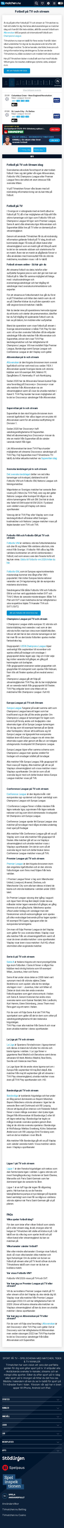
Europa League (14, 708)
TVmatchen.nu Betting (14, 1509)
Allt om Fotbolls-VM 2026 (17, 71)
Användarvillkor (10, 1503)
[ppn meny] (54, 3)
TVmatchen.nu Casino (14, 1515)
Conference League (16, 794)
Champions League (12, 36)
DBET (14, 101)
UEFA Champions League (33, 646)
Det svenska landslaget (19, 474)
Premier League (15, 863)
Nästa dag (38, 150)
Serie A (10, 962)
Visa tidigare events (32, 90)
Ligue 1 (10, 1168)
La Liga (10, 1044)
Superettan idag (49, 458)
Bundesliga (12, 1095)
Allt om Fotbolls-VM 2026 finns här (24, 613)
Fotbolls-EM (13, 571)
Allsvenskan (9, 32)
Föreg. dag (26, 150)
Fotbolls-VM (13, 543)
